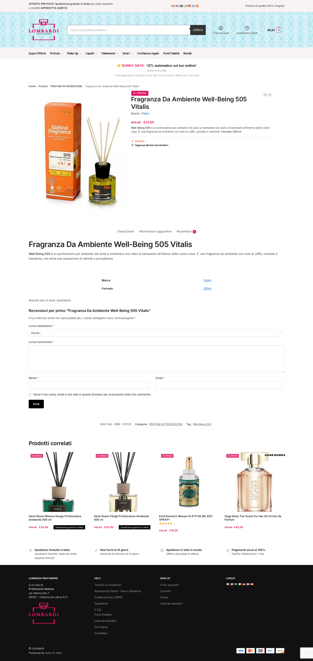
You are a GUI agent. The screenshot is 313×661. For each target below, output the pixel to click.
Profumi (43, 86)
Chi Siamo (101, 627)
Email (160, 378)
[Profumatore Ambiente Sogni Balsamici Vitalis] (265, 95)
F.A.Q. (98, 609)
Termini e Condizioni (107, 585)
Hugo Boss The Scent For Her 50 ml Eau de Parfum (253, 518)
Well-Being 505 (202, 424)
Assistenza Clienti (247, 32)
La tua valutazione (41, 326)
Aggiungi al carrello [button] (58, 537)
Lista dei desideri (105, 621)
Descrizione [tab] (125, 231)
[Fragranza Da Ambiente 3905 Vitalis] (270, 95)
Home (32, 86)
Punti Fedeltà (102, 614)
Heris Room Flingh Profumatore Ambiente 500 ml (121, 518)
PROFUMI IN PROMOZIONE (66, 86)
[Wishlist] (83, 457)
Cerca (198, 30)
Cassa (164, 597)
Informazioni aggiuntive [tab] (155, 231)
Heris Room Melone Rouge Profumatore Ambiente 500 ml (55, 518)
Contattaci (101, 633)
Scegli (254, 537)
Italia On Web (53, 653)
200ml (207, 288)
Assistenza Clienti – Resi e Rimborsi (117, 591)
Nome (34, 378)
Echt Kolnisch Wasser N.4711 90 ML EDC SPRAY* (186, 518)
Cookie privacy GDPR (108, 597)
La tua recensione (41, 342)
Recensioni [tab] (184, 231)
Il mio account (221, 32)
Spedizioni (101, 603)
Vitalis (145, 113)
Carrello (165, 591)
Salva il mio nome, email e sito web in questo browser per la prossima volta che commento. (92, 394)
